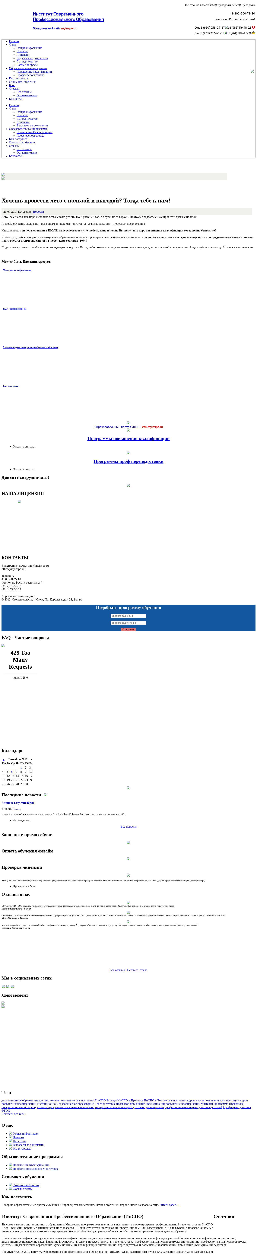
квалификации (176, 1100)
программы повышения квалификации (73, 1107)
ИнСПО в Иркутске (130, 1100)
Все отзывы (24, 92)
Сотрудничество (27, 61)
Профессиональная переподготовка (36, 1168)
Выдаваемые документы (32, 58)
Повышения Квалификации (31, 1165)
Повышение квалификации (34, 71)
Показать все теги (13, 1114)
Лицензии (23, 54)
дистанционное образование (20, 1100)
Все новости (129, 826)
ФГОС (6, 1110)
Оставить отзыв (27, 95)
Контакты (15, 98)
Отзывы (14, 88)
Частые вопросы (27, 64)
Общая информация (29, 47)
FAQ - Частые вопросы (14, 308)
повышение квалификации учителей (189, 1103)
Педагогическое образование (75, 1103)
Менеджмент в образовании (17, 270)
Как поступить (18, 78)
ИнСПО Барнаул (106, 1100)
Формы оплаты (22, 1188)
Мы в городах (22, 1148)
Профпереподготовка (30, 75)
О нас (12, 44)
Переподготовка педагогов (111, 1103)
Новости (22, 51)
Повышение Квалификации (34, 132)
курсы (191, 1100)
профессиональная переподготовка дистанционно (131, 1107)
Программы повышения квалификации (128, 438)
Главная (14, 41)
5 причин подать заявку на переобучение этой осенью (30, 347)
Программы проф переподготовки (128, 461)
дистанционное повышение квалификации (66, 1100)
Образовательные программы (28, 68)
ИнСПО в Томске (155, 1100)
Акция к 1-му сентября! (18, 802)
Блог (12, 85)
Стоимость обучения (22, 81)
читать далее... (169, 1204)
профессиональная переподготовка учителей (193, 1107)
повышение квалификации (147, 1103)
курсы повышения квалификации (217, 1100)
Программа (221, 1103)
